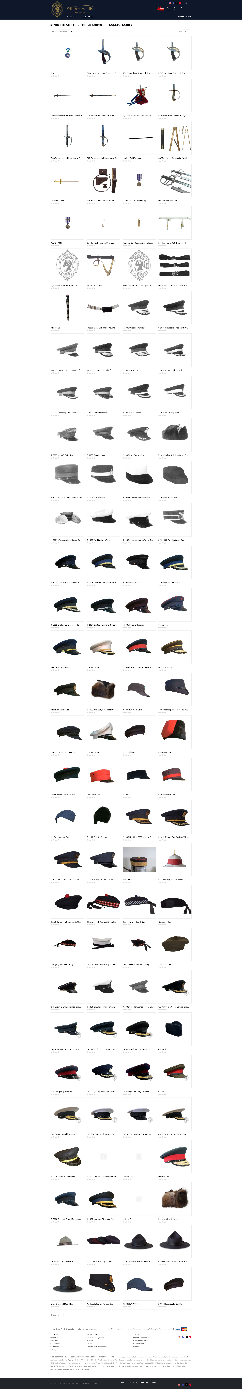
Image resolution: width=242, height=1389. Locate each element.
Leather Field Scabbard (132, 158)
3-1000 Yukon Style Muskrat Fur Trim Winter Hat (102, 709)
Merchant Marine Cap (60, 709)
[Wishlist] (181, 8)
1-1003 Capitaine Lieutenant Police (101, 582)
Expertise (54, 1337)
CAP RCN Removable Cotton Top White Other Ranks (138, 1134)
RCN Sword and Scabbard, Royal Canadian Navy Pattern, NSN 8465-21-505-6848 (102, 158)
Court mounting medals (96, 1337)
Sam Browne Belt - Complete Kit (100, 200)
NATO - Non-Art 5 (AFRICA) (134, 200)
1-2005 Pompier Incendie (133, 625)
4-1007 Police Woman (167, 497)
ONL (53, 73)
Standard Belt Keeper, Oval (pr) (100, 243)
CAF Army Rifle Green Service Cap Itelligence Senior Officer (173, 1007)
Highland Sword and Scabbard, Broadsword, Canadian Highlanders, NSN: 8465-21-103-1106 (138, 115)
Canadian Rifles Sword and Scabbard (66, 115)
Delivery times (138, 1343)
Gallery (53, 1350)
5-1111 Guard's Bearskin (97, 837)
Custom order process (141, 1337)
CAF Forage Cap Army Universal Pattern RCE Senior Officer (102, 1091)
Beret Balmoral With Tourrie (63, 794)
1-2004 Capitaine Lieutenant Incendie (102, 625)
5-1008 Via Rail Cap (166, 794)
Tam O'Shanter (164, 964)
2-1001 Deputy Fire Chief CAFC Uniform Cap (173, 837)
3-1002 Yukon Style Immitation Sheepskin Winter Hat (173, 455)
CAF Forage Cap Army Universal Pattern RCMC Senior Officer (138, 1091)
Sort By (53, 32)
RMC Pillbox (128, 879)
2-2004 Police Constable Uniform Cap (138, 667)
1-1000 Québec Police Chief (99, 370)
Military (90, 1340)
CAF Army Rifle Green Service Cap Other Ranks (66, 1049)
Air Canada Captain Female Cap (100, 1304)
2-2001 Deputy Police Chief (170, 370)
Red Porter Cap (93, 794)
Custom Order (93, 667)
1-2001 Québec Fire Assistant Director (173, 327)
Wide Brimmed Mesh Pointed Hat (172, 1261)
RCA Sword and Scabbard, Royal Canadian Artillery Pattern (66, 158)
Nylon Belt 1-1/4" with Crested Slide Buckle (173, 285)
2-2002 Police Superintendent (64, 412)
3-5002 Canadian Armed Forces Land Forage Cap (138, 1007)
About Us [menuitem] (88, 16)
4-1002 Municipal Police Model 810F (66, 497)
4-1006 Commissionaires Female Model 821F (138, 497)
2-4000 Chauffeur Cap (96, 455)
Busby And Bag (164, 752)
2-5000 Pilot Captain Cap (133, 455)
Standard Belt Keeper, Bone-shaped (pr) (138, 243)
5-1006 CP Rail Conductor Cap (171, 540)
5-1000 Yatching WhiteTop (98, 540)
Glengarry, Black (165, 922)
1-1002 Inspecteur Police (169, 582)
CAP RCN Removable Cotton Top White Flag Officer (66, 1134)
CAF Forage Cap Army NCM (62, 1091)
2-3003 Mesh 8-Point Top (62, 455)
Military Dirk (56, 327)
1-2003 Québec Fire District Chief (65, 370)
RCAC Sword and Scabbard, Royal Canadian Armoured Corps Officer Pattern (173, 73)
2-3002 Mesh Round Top (133, 582)
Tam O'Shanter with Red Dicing (136, 964)
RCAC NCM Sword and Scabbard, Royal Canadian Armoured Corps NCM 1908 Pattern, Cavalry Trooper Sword (102, 73)
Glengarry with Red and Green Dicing (102, 922)
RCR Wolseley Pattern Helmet (171, 879)
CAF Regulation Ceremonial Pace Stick (173, 158)
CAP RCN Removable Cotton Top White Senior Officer (173, 1134)
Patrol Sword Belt (94, 285)
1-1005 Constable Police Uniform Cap (66, 582)
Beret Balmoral (129, 752)
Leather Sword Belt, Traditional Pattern (173, 243)
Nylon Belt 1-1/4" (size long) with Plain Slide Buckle (66, 285)
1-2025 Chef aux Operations (63, 1176)
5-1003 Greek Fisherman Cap (63, 752)
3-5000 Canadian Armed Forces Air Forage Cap (66, 1219)
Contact (136, 1346)
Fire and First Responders (97, 1346)
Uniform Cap (128, 1176)
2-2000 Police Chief (131, 370)
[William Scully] (72, 9)
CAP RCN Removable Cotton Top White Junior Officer (102, 1134)
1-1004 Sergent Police (60, 667)
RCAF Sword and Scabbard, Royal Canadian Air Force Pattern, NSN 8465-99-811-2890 (173, 115)
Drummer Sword (58, 200)
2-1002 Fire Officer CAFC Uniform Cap (66, 879)
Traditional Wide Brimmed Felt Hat (137, 1261)
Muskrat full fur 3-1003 (168, 1219)
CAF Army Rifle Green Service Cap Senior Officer (138, 1049)
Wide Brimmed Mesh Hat (62, 1304)
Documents (54, 1346)
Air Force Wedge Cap (60, 837)
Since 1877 (54, 1340)
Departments (55, 1343)
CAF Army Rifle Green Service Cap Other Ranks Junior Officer (102, 1049)
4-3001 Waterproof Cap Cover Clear (66, 540)
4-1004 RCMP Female (96, 497)
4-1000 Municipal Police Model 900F (173, 709)
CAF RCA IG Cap (165, 1091)
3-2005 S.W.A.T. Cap (131, 1304)
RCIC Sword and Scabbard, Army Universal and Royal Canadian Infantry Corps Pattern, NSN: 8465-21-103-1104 (102, 115)
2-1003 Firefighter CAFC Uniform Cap (102, 879)
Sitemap (124, 1382)
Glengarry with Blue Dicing (134, 922)
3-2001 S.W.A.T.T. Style (132, 709)
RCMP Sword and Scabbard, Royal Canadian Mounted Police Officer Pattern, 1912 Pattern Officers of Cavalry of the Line (138, 73)
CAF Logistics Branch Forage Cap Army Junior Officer (66, 1007)
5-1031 (126, 794)
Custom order (164, 625)
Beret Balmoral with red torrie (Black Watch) (66, 922)
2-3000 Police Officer (132, 412)
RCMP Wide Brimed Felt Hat (63, 1261)
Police (89, 1343)
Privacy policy (133, 1382)
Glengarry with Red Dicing (62, 964)
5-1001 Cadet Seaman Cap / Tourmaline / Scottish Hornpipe (102, 964)
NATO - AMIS (56, 243)
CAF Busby (162, 1049)
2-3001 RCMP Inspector (168, 412)
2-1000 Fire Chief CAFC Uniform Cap (138, 837)
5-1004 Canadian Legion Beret (171, 1304)
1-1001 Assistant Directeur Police (101, 1219)
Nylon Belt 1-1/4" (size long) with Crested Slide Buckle (138, 285)
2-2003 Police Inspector (97, 412)
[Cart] (188, 8)
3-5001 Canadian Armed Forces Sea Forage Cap (102, 1007)
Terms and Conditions (148, 1382)
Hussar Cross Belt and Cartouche (101, 327)
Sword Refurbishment (167, 200)
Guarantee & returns (141, 1340)
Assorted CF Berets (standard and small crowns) (102, 1261)
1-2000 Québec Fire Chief (133, 327)
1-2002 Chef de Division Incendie (65, 625)
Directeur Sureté (165, 667)
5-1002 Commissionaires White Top (138, 540)
